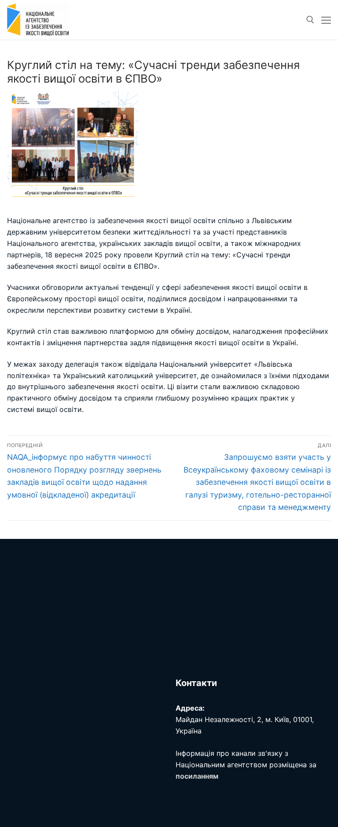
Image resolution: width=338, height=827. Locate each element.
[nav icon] (326, 20)
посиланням (197, 776)
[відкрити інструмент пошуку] (310, 20)
